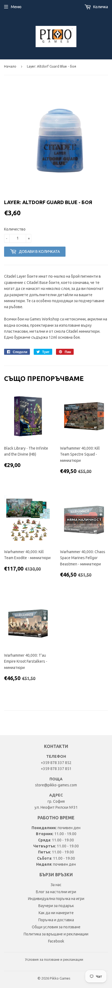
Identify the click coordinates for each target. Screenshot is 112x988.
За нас (56, 885)
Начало (10, 66)
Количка (100, 7)
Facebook (56, 941)
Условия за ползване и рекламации (54, 959)
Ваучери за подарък (56, 906)
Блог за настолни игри (56, 892)
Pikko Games (60, 978)
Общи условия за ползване (56, 927)
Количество (15, 229)
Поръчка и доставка (56, 920)
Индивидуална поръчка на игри (56, 898)
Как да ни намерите (56, 913)
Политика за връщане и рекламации (56, 934)
